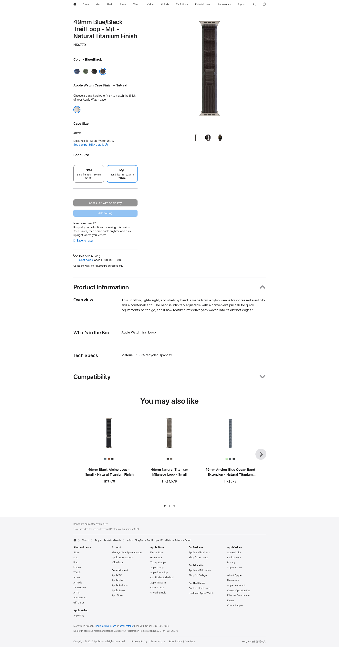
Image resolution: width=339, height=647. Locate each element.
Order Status (157, 587)
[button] (255, 4)
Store (76, 552)
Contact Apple (234, 605)
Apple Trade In (158, 582)
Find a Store (156, 552)
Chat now (86, 260)
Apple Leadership (236, 585)
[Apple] (74, 540)
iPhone (77, 567)
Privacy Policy (139, 641)
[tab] (195, 139)
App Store (117, 595)
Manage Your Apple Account (127, 552)
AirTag (76, 592)
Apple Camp (156, 567)
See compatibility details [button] (88, 144)
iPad (75, 562)
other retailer (126, 626)
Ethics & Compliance (238, 595)
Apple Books (118, 590)
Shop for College (198, 575)
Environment (234, 557)
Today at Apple (158, 562)
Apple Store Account (123, 557)
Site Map (190, 641)
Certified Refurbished (161, 577)
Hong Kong (248, 641)
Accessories (80, 597)
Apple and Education (200, 570)
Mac (75, 557)
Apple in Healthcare (199, 588)
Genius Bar (156, 557)
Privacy (231, 562)
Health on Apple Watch (201, 593)
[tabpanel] (209, 74)
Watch (85, 540)
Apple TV (117, 575)
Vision (76, 577)
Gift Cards (78, 602)
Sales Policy (175, 641)
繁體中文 (261, 641)
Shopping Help (158, 592)
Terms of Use (158, 641)
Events (230, 600)
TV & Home (79, 587)
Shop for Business (198, 557)
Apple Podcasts (120, 585)
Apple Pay (78, 615)
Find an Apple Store (105, 626)
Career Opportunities (238, 590)
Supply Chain (234, 567)
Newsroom (233, 580)
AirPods (77, 582)
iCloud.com (118, 562)
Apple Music (118, 580)
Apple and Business (199, 552)
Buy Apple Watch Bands (108, 540)
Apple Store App (159, 572)
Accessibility (234, 552)
